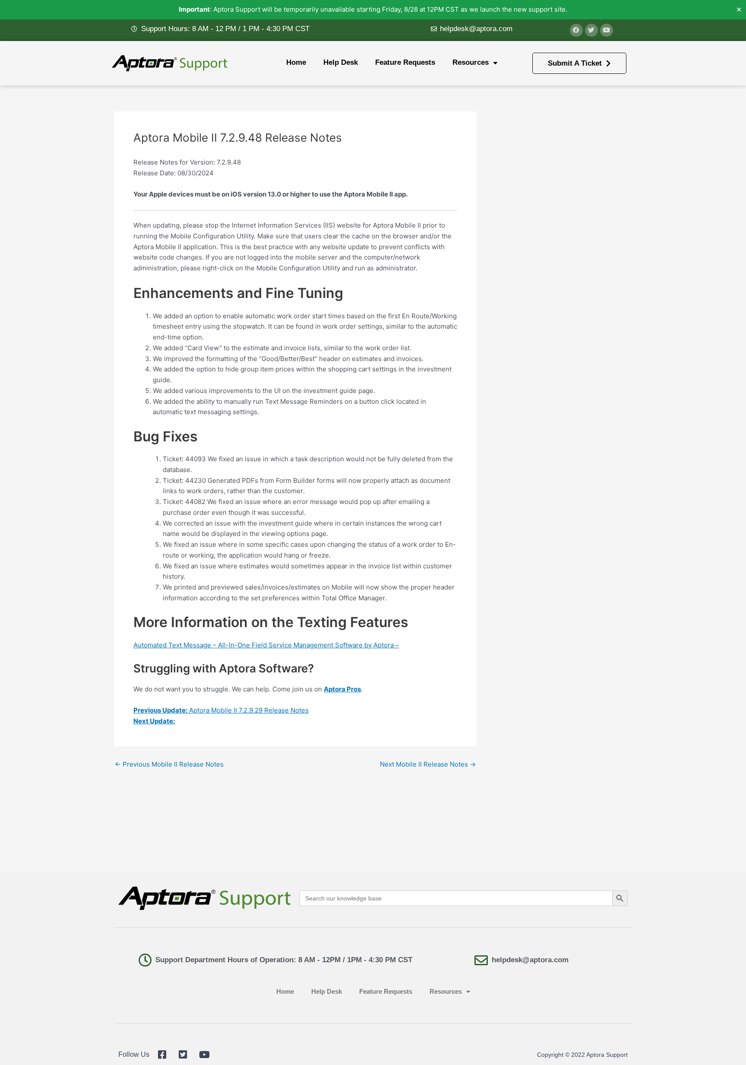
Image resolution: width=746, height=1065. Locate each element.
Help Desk (340, 62)
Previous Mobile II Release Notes (169, 764)
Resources (470, 62)
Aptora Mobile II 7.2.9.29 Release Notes (221, 710)
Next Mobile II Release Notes (428, 764)
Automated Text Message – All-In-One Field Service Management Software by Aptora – (266, 645)
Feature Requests (405, 62)
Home (296, 62)
